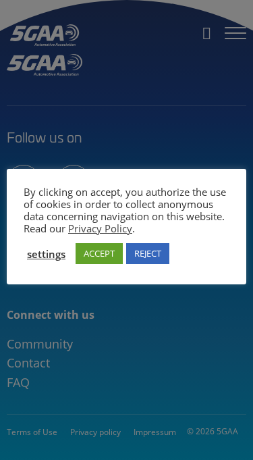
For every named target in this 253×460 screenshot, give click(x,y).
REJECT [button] (147, 253)
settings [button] (46, 254)
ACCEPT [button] (99, 253)
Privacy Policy (100, 228)
